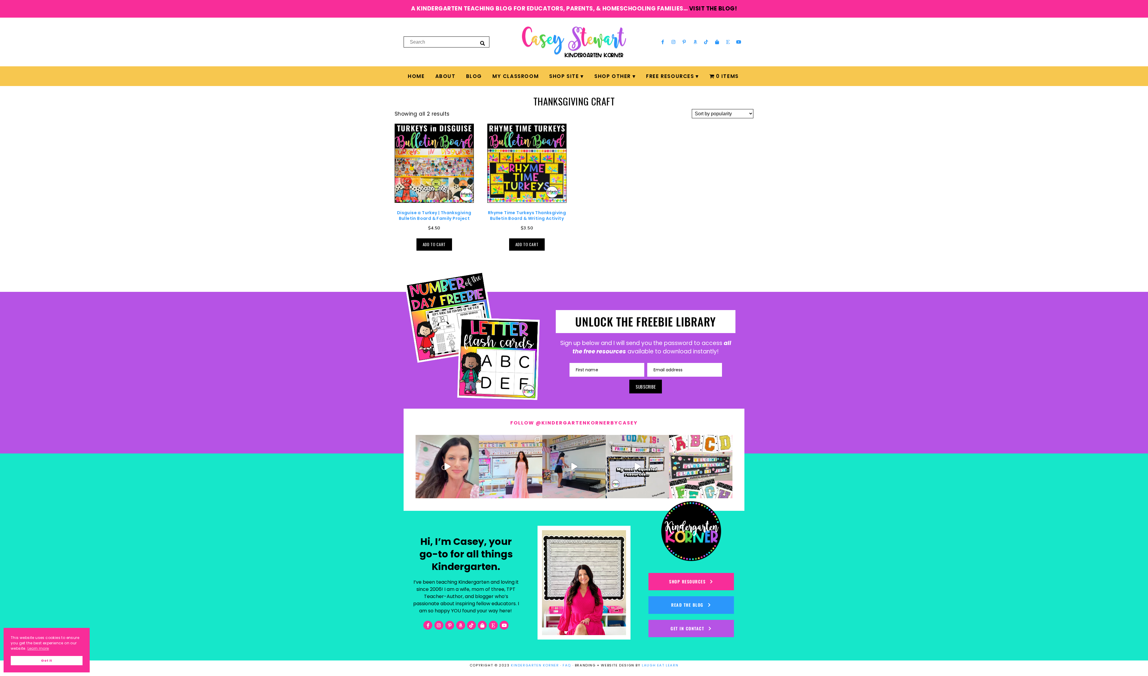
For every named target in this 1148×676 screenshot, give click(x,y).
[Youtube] (738, 41)
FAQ (567, 665)
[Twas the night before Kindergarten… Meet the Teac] (510, 466)
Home (416, 76)
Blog (474, 76)
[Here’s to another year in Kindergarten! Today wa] (447, 466)
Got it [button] (46, 660)
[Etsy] (727, 41)
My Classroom (515, 76)
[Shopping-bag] (716, 41)
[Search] (482, 43)
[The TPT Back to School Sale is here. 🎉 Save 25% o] (637, 466)
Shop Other (612, 76)
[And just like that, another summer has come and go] (574, 466)
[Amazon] (695, 41)
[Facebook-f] (662, 41)
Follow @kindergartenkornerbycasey (574, 422)
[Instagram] (673, 41)
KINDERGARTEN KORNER (535, 665)
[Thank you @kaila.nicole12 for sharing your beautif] (700, 466)
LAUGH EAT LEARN (660, 665)
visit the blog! (713, 8)
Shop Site (564, 76)
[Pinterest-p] (684, 41)
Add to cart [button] (434, 244)
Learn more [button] (38, 648)
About (445, 76)
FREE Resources (670, 76)
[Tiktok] (706, 41)
